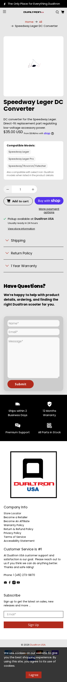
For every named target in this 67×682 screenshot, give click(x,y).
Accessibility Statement (19, 541)
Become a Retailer (16, 517)
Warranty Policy (14, 525)
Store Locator (12, 513)
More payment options (49, 210)
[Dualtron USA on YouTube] (18, 583)
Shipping (18, 240)
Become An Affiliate (17, 521)
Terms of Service (15, 537)
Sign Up (33, 625)
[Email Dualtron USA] (5, 583)
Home (29, 21)
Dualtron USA (37, 644)
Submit (20, 384)
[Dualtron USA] (33, 12)
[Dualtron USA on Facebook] (9, 583)
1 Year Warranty (24, 266)
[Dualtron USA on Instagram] (14, 583)
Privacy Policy (12, 533)
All (40, 21)
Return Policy (21, 253)
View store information (21, 228)
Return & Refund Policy (18, 529)
